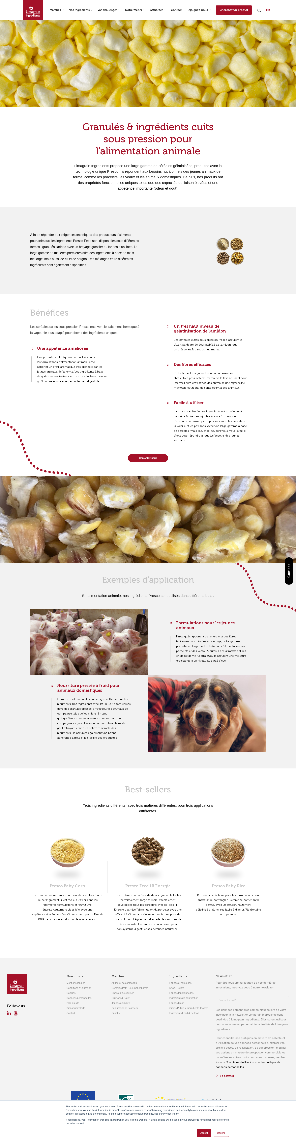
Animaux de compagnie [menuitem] (125, 983)
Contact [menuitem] (70, 1013)
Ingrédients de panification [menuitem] (183, 998)
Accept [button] (204, 1132)
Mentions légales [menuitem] (75, 983)
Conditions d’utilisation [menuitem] (78, 988)
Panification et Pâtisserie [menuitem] (125, 1008)
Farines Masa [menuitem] (176, 1003)
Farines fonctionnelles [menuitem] (181, 993)
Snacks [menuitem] (116, 1013)
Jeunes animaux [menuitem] (121, 1003)
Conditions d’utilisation (240, 1062)
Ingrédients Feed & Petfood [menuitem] (184, 1013)
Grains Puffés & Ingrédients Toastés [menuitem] (188, 1008)
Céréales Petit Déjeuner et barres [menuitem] (130, 988)
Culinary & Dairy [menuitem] (120, 998)
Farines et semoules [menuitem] (180, 983)
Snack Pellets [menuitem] (176, 988)
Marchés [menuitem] (118, 976)
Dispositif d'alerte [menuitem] (75, 1008)
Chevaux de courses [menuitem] (123, 993)
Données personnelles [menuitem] (78, 998)
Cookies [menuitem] (71, 993)
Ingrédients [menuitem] (178, 976)
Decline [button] (221, 1132)
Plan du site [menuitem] (75, 976)
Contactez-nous (148, 458)
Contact (176, 10)
